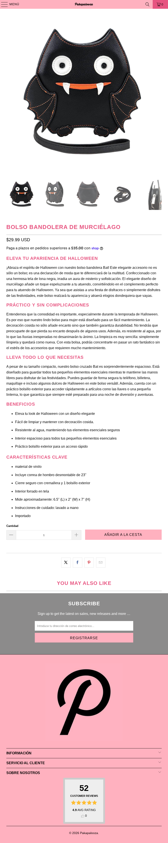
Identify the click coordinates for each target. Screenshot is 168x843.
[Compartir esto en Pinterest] (89, 563)
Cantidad (12, 526)
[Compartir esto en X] (66, 563)
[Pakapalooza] (84, 4)
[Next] (158, 93)
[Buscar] (147, 4)
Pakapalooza (89, 833)
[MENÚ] (2, 4)
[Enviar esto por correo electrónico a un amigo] (100, 563)
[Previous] (9, 93)
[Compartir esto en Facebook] (77, 563)
